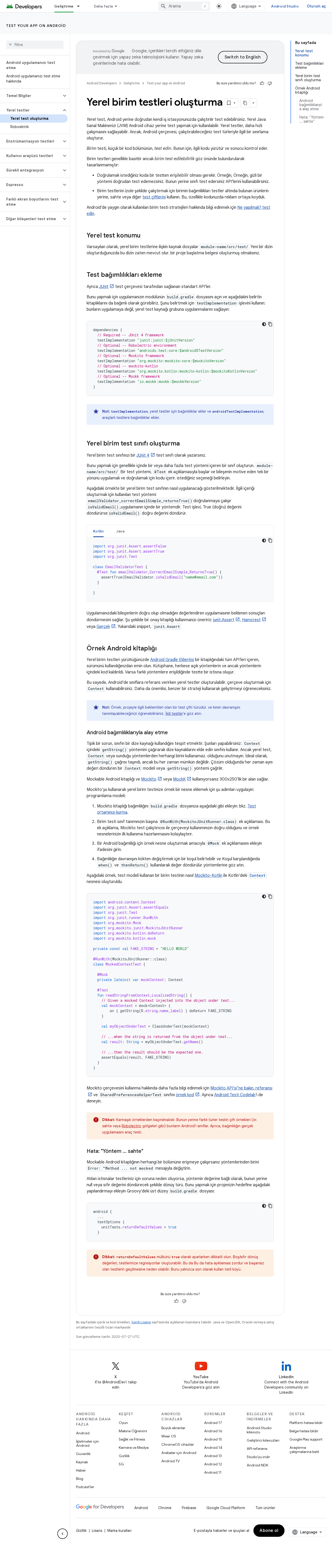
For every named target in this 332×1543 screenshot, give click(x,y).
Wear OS (168, 1436)
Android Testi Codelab (234, 1094)
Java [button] (120, 531)
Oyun (123, 1422)
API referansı (257, 1448)
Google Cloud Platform (225, 1507)
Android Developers (102, 83)
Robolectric (131, 1126)
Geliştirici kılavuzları (263, 1440)
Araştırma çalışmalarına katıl (304, 1449)
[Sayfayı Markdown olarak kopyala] (245, 103)
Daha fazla (103, 6)
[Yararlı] (262, 83)
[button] (30, 96)
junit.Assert (223, 619)
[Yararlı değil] (270, 83)
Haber (81, 1470)
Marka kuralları (119, 1531)
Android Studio (285, 6)
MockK (179, 779)
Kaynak (82, 1462)
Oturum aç (316, 6)
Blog (79, 1478)
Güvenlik (83, 1453)
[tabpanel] (180, 569)
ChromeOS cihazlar (177, 1444)
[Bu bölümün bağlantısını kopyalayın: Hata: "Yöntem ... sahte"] (148, 1151)
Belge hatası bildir (303, 1431)
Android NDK (257, 1465)
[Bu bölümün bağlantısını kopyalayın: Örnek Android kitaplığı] (162, 649)
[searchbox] (35, 45)
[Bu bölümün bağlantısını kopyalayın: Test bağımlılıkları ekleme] (167, 275)
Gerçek (103, 626)
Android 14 (213, 1447)
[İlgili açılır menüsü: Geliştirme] (81, 6)
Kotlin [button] (98, 531)
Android (82, 1433)
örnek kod (185, 1094)
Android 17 (213, 1422)
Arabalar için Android (178, 1452)
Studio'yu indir (258, 1457)
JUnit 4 (142, 455)
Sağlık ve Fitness (132, 1439)
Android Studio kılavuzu (259, 1430)
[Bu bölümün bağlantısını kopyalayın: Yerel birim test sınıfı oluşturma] (185, 444)
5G (121, 1464)
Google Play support (305, 1439)
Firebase (189, 1507)
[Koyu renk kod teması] (264, 324)
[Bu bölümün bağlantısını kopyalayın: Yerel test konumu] (146, 236)
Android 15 (213, 1439)
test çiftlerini (154, 197)
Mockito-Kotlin (208, 875)
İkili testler (174, 713)
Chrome (164, 1507)
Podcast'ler (85, 1487)
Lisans (97, 1531)
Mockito (148, 779)
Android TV (170, 1461)
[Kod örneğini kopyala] (270, 324)
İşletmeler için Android (87, 1443)
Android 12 (213, 1464)
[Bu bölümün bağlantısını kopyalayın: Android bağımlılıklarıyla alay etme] (173, 733)
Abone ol (269, 1530)
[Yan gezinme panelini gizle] (62, 1534)
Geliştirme (64, 6)
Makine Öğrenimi (133, 1431)
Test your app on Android (36, 25)
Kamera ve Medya (134, 1447)
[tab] (98, 531)
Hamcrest (251, 619)
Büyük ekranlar (173, 1428)
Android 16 (213, 1431)
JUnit (103, 286)
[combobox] (184, 6)
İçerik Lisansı (141, 1322)
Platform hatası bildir (306, 1422)
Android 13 (213, 1455)
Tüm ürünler (265, 1507)
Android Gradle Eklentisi (172, 659)
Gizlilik (124, 1455)
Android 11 (213, 1472)
